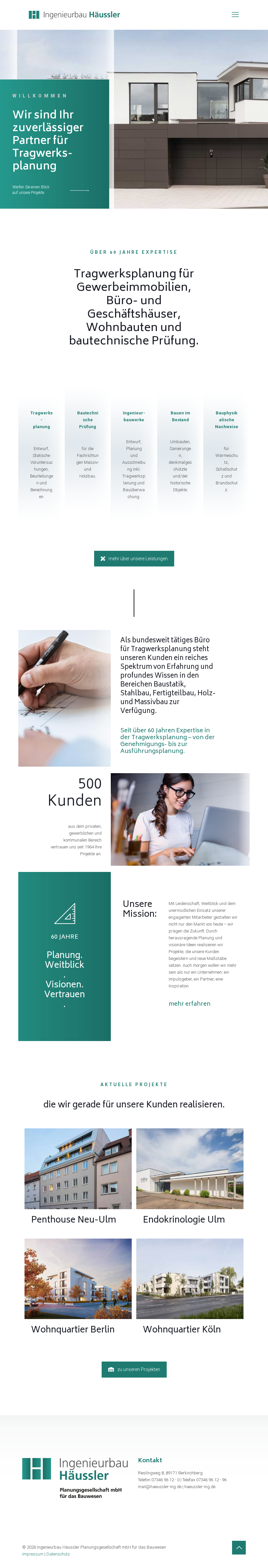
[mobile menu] (235, 14)
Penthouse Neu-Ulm (78, 1169)
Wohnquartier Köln (190, 1279)
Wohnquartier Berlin (78, 1279)
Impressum (32, 1554)
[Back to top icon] (239, 1548)
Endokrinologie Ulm (190, 1169)
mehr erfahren (189, 1004)
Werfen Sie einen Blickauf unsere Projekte (30, 190)
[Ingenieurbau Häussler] (74, 14)
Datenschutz (58, 1554)
